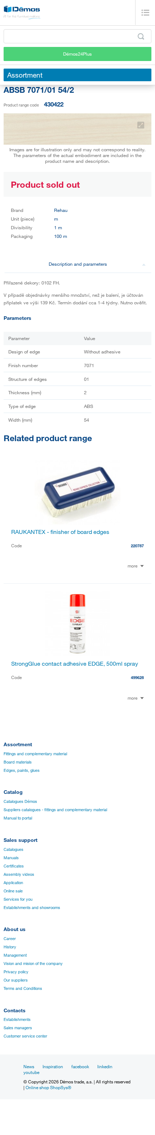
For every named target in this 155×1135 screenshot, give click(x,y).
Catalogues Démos (20, 801)
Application (13, 882)
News (28, 1066)
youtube (31, 1072)
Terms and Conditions (23, 988)
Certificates (14, 866)
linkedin (104, 1066)
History (10, 946)
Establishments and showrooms (32, 907)
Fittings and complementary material (35, 753)
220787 (137, 545)
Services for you (18, 899)
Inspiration (53, 1066)
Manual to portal (18, 818)
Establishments (17, 1019)
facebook (80, 1066)
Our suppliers (16, 980)
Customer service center (25, 1036)
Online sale (13, 890)
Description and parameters (78, 264)
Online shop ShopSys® (48, 1087)
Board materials (18, 762)
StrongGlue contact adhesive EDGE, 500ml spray (74, 663)
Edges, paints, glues (22, 770)
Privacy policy (16, 971)
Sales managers (18, 1027)
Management (15, 955)
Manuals (11, 857)
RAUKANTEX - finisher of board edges (60, 531)
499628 (137, 677)
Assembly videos (19, 874)
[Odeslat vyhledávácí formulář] (141, 36)
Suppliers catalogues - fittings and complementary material (55, 809)
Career (10, 938)
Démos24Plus (77, 54)
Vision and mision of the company (33, 963)
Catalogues (13, 849)
